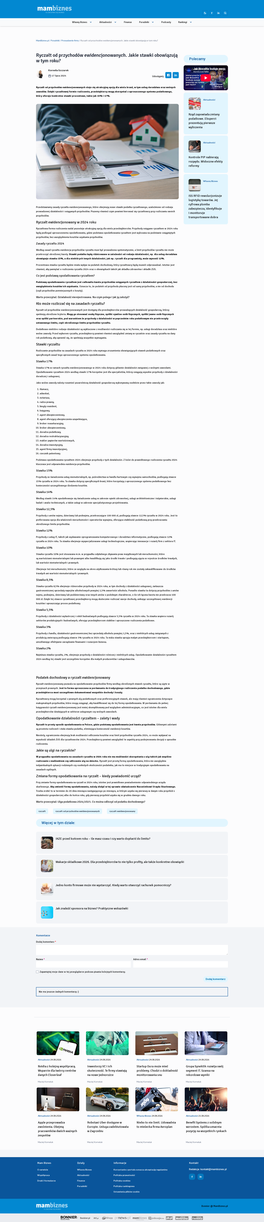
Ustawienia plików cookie (126, 1191)
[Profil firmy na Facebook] (212, 13)
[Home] (54, 9)
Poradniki (144, 22)
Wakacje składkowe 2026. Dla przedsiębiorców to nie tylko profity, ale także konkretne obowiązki (120, 862)
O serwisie (42, 1169)
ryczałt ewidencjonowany (122, 811)
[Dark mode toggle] (205, 13)
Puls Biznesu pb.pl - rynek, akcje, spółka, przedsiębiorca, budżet (169, 1217)
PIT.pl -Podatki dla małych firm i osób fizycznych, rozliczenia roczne (96, 1217)
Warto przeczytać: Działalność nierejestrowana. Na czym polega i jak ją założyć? (82, 297)
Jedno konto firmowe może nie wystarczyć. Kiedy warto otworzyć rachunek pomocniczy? (113, 885)
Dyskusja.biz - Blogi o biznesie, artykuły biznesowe (156, 1217)
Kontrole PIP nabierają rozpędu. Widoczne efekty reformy (206, 161)
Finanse (128, 22)
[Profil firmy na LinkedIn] (218, 13)
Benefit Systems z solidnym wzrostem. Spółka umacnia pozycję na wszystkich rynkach (206, 1127)
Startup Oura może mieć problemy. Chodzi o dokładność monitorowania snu (157, 1070)
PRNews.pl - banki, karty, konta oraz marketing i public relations (123, 1217)
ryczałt (42, 811)
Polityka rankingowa (124, 1186)
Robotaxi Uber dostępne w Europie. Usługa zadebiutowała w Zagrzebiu (107, 1127)
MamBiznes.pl (42, 40)
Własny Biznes (79, 22)
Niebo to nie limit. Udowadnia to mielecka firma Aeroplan (156, 1125)
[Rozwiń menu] (91, 22)
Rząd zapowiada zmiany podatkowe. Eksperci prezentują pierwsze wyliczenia (204, 120)
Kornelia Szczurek (58, 70)
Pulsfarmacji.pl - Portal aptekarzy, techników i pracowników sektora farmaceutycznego (197, 1217)
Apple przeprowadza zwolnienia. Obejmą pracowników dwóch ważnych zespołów (57, 1129)
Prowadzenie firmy (70, 40)
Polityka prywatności (124, 1175)
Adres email (140, 959)
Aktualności (105, 22)
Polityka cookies (122, 1180)
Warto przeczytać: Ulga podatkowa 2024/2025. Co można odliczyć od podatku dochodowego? (90, 801)
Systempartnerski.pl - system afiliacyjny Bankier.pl (107, 1217)
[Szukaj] (225, 13)
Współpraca (43, 1175)
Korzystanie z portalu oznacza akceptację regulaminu (140, 1169)
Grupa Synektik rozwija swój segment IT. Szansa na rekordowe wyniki (204, 1070)
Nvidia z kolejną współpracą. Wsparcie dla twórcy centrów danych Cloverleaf (57, 1070)
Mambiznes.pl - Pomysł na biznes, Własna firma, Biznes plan (140, 1217)
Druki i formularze (46, 1180)
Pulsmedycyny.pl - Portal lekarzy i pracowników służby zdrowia (181, 1217)
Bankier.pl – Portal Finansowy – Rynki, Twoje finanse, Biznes (85, 1217)
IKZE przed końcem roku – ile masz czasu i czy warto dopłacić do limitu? (103, 839)
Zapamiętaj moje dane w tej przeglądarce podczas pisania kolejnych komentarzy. (82, 971)
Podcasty (166, 22)
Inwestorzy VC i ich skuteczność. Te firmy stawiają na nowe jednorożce (107, 1070)
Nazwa (40, 959)
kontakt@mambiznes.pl (213, 1169)
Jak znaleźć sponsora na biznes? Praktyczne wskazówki (92, 908)
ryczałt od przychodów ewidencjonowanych (77, 811)
